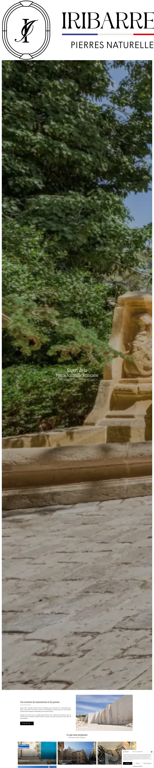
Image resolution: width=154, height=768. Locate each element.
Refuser (137, 763)
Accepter (127, 763)
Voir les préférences (147, 763)
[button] (151, 751)
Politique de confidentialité (137, 766)
